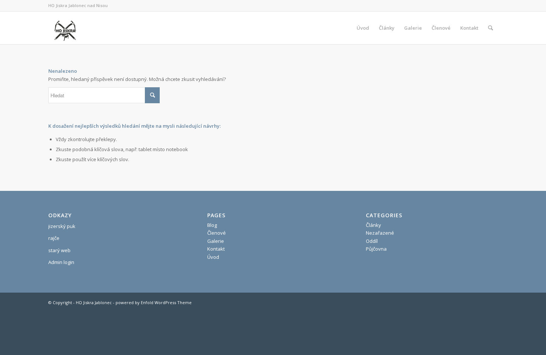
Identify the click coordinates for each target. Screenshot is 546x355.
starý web (59, 250)
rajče (53, 238)
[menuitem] (363, 28)
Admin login (61, 262)
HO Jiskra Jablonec (94, 302)
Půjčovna (376, 248)
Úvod (213, 257)
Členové (216, 232)
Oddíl (372, 241)
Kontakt (216, 248)
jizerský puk (61, 226)
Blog (212, 225)
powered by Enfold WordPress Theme (154, 302)
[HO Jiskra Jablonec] (65, 28)
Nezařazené (380, 232)
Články (373, 225)
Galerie (215, 241)
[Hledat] (490, 28)
